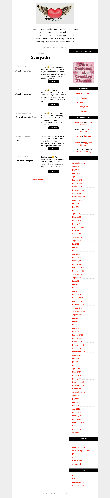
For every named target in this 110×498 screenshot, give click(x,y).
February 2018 (77, 416)
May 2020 (75, 325)
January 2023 (77, 224)
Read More (54, 81)
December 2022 (78, 227)
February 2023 (77, 220)
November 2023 (78, 190)
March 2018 (76, 412)
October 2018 (77, 389)
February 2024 (77, 180)
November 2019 (78, 345)
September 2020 (78, 311)
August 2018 (76, 396)
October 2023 (77, 194)
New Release (77, 461)
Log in (74, 476)
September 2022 (78, 237)
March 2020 (76, 332)
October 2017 (77, 429)
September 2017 (78, 433)
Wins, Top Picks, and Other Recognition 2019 (55, 39)
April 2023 (76, 214)
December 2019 (78, 342)
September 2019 (78, 352)
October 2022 (77, 234)
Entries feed (76, 479)
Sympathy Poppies (24, 160)
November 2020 (78, 305)
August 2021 (76, 278)
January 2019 (77, 379)
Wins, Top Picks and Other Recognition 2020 (55, 35)
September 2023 (78, 197)
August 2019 (76, 355)
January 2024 (77, 183)
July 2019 (75, 359)
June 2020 (76, 322)
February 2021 (77, 298)
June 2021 (75, 284)
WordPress (66, 494)
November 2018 (78, 385)
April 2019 (76, 369)
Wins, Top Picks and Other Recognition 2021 (55, 32)
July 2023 (75, 204)
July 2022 (75, 244)
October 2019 (77, 348)
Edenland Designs (46, 494)
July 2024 (75, 170)
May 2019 (75, 365)
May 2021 (75, 288)
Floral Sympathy (23, 71)
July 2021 (75, 281)
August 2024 (77, 167)
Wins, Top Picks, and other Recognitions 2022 (59, 29)
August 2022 (77, 241)
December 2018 (78, 382)
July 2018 (75, 399)
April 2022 (76, 254)
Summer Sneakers (83, 111)
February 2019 (77, 375)
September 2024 (78, 163)
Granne (78, 136)
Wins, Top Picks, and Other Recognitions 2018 (55, 42)
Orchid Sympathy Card (26, 117)
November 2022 (78, 231)
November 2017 (78, 426)
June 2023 (76, 207)
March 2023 (76, 217)
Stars (17, 140)
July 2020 (75, 318)
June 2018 (75, 402)
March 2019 (76, 372)
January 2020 (77, 338)
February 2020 (77, 335)
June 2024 (76, 173)
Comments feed (78, 482)
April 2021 (76, 291)
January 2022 (77, 264)
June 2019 (75, 362)
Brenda (78, 143)
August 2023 (77, 200)
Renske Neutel (77, 122)
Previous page (37, 180)
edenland (18, 67)
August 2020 (77, 315)
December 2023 (78, 187)
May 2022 (75, 251)
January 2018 (77, 419)
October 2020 (77, 308)
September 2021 (78, 274)
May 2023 (75, 210)
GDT (74, 457)
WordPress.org (78, 486)
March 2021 (76, 295)
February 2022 (77, 261)
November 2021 (78, 271)
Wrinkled (83, 98)
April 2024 (76, 177)
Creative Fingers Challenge (82, 451)
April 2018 (76, 409)
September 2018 (78, 392)
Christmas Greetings (83, 102)
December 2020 (78, 301)
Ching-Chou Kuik (78, 447)
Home (34, 29)
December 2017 (78, 423)
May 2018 (75, 406)
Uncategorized (77, 464)
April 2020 (76, 328)
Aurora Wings (77, 444)
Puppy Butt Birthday (83, 94)
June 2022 (76, 247)
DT (73, 454)
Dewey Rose (83, 107)
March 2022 (76, 258)
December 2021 (78, 268)
